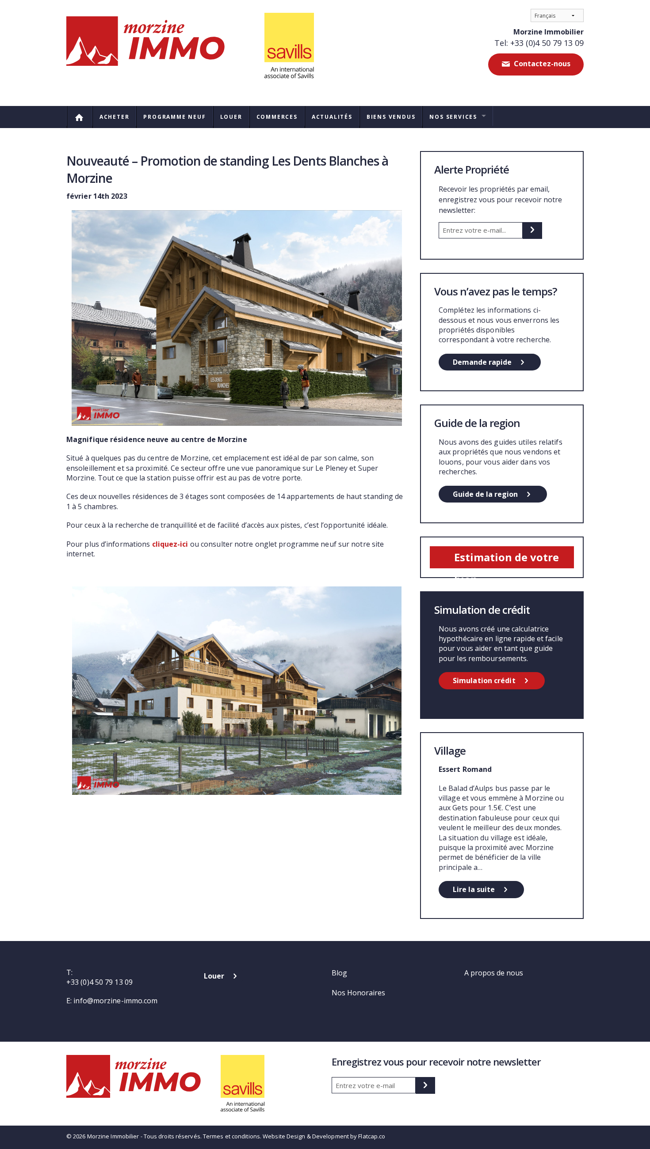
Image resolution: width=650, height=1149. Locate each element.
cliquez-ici (170, 544)
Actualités (332, 117)
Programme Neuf (174, 117)
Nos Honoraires (358, 993)
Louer (231, 117)
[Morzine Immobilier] (190, 48)
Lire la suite (474, 889)
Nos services (453, 117)
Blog (339, 973)
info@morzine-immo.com (115, 1000)
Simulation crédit (484, 680)
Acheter (114, 117)
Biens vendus (391, 117)
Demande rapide (482, 362)
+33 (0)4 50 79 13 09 (99, 982)
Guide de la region (485, 494)
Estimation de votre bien (506, 559)
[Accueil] (79, 117)
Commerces (277, 117)
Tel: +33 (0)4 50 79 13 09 (539, 43)
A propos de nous (493, 973)
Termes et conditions (231, 1136)
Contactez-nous (541, 63)
